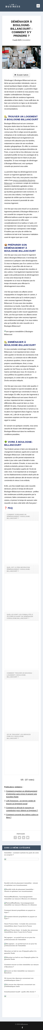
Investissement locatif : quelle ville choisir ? (20, 992)
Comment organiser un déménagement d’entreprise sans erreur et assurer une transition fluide (21, 794)
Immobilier (26, 40)
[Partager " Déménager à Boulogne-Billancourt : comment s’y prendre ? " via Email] (28, 837)
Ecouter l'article (22, 75)
